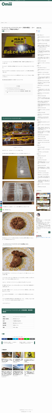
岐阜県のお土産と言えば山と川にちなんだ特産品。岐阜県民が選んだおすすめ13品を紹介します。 (44, 105)
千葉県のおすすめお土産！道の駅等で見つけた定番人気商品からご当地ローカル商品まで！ (44, 78)
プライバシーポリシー (28, 409)
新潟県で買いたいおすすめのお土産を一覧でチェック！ (44, 93)
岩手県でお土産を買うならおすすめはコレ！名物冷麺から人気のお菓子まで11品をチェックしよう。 (44, 52)
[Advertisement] (26, 14)
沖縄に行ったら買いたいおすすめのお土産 (44, 184)
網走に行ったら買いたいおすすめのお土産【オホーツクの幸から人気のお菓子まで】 (44, 40)
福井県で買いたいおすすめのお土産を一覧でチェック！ (44, 115)
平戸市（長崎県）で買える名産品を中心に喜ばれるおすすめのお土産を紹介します (44, 177)
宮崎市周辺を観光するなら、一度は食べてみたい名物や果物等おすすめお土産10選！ (44, 168)
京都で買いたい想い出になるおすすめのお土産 (44, 143)
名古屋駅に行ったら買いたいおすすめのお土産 (44, 110)
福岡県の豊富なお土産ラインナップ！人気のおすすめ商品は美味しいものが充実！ (44, 162)
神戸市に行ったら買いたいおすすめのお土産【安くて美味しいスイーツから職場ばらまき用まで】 (44, 132)
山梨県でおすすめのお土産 (42, 107)
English (39, 30)
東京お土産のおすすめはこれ (42, 67)
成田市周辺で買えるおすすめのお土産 (43, 80)
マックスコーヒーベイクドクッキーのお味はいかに (17, 89)
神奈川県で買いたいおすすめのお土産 (43, 85)
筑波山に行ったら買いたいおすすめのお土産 (44, 75)
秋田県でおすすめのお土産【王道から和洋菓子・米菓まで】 (44, 55)
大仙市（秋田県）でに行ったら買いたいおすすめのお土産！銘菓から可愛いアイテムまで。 (44, 58)
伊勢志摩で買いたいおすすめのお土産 (43, 140)
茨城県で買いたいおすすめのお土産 (43, 72)
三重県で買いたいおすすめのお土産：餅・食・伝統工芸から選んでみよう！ (43, 117)
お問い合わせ (22, 409)
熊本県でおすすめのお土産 (42, 165)
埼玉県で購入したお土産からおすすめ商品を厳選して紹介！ (44, 83)
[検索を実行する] (49, 232)
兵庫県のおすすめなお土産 (42, 138)
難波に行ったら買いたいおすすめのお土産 (44, 125)
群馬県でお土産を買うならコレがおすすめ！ (44, 70)
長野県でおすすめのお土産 (42, 95)
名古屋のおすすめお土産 (41, 112)
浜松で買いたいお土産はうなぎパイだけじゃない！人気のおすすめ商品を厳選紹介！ (44, 98)
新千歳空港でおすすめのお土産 (42, 43)
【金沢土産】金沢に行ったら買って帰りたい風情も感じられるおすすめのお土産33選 (44, 90)
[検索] (49, 0)
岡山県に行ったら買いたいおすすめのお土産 (44, 149)
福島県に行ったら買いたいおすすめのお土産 (44, 63)
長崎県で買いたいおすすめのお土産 (43, 174)
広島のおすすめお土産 (41, 147)
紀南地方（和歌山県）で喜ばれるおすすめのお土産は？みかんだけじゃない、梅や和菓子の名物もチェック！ (44, 128)
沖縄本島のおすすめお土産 (42, 186)
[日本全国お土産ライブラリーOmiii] (7, 4)
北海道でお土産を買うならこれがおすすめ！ (44, 37)
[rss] (48, 0)
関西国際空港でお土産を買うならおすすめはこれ (44, 122)
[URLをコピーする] (32, 339)
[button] (4, 339)
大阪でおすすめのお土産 (41, 136)
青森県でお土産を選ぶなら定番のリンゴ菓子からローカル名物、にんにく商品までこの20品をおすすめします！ (44, 46)
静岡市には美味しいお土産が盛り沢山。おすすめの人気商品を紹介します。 (44, 102)
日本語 (39, 31)
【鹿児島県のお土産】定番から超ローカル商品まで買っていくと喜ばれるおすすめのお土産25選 (44, 181)
